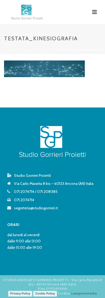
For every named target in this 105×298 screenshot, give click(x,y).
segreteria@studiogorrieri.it (36, 208)
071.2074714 (24, 191)
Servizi (23, 50)
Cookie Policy (45, 293)
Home (8, 50)
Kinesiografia (45, 50)
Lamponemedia (84, 293)
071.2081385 (47, 191)
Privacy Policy (20, 293)
